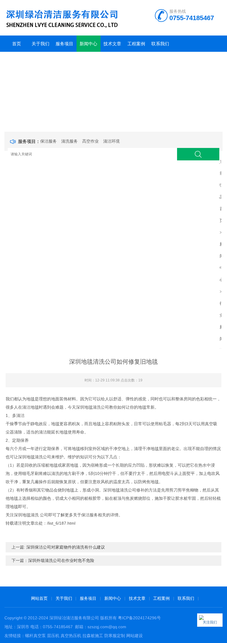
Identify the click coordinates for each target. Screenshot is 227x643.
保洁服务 (48, 141)
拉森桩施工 (92, 635)
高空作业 (90, 141)
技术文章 (112, 43)
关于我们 (40, 43)
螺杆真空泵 (35, 635)
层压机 (53, 635)
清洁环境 (111, 141)
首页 (16, 43)
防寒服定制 (114, 635)
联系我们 (160, 43)
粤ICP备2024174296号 (139, 617)
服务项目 (64, 43)
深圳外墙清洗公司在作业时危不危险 (61, 560)
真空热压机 (71, 635)
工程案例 (136, 43)
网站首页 (39, 598)
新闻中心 (88, 43)
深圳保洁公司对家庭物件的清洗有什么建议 (65, 547)
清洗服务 (69, 141)
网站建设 (134, 635)
